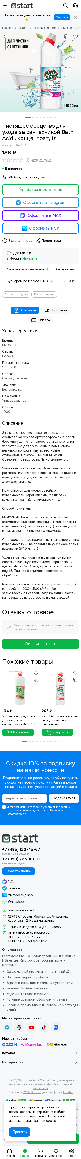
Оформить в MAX (44, 215)
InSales (68, 1092)
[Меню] (5, 5)
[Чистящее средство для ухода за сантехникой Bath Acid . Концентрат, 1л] (40, 72)
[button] (28, 117)
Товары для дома (44, 28)
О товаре (28, 310)
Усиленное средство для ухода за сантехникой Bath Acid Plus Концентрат (19, 720)
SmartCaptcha (16, 814)
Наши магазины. (41, 921)
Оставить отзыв (40, 643)
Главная (7, 28)
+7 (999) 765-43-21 (21, 859)
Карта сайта (40, 1088)
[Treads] (19, 1027)
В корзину (21, 732)
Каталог (23, 28)
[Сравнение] (66, 37)
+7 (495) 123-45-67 (21, 849)
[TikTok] (44, 1027)
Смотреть (62, 17)
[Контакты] (75, 5)
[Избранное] (75, 37)
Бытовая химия (44, 294)
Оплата (44, 320)
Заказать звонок (19, 871)
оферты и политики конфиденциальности (39, 808)
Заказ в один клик (44, 189)
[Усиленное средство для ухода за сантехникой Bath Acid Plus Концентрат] (20, 688)
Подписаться (63, 798)
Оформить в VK (44, 228)
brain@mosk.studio (22, 910)
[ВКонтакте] (56, 1027)
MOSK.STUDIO (32, 1092)
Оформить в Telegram (44, 202)
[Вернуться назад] (5, 37)
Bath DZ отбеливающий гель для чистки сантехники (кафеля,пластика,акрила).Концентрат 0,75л (60, 720)
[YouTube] (31, 1027)
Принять (19, 1132)
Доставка (59, 310)
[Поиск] (65, 5)
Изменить (30, 258)
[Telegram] (7, 1027)
